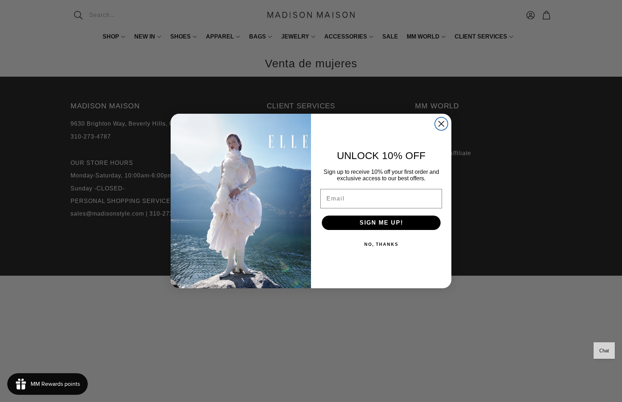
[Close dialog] (441, 123)
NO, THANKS (381, 244)
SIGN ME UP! (381, 223)
